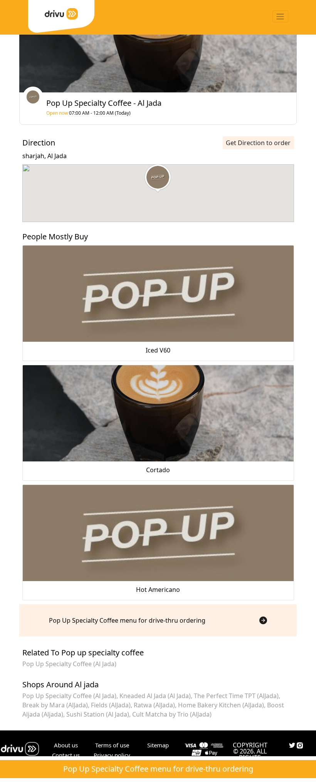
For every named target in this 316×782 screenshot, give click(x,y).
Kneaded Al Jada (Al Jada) (155, 696)
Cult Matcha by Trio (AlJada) (172, 714)
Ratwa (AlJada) (154, 705)
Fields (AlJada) (111, 705)
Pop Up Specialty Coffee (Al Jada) (69, 664)
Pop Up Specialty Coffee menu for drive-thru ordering (158, 769)
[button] (158, 178)
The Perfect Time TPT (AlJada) (236, 696)
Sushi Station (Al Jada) (97, 714)
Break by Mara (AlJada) (55, 705)
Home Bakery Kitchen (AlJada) (221, 705)
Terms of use (112, 745)
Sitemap (158, 745)
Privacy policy (112, 755)
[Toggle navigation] (280, 16)
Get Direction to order (258, 143)
